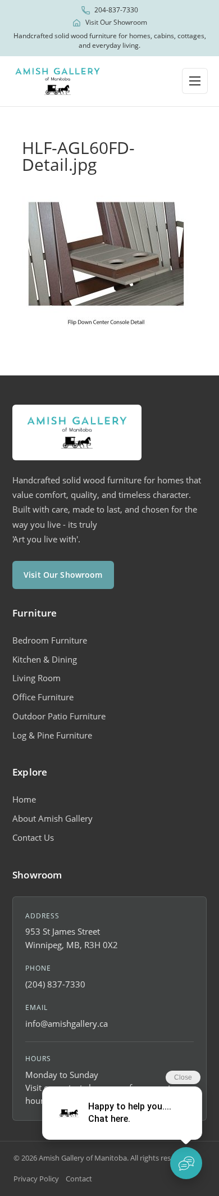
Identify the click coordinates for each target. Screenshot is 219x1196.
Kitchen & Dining (44, 659)
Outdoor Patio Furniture (59, 716)
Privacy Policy (36, 1179)
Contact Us (33, 837)
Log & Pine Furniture (52, 735)
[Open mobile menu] (195, 81)
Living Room (36, 677)
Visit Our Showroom (116, 22)
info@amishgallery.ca (66, 1023)
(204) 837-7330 (55, 984)
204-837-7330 (116, 10)
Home (24, 799)
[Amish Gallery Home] (57, 81)
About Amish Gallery (52, 818)
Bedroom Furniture (49, 640)
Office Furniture (43, 697)
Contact (79, 1179)
